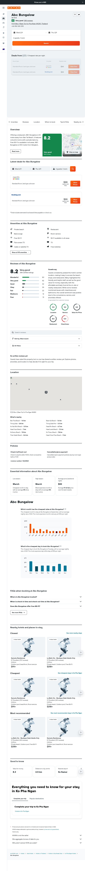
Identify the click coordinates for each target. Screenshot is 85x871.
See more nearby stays (74, 633)
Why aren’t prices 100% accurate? (24, 843)
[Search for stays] (3, 18)
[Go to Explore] (3, 33)
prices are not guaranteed (51, 829)
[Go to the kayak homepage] (13, 8)
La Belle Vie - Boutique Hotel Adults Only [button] (61, 658)
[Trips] (3, 43)
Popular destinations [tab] (37, 799)
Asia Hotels (30, 853)
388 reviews (28, 20)
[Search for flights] (3, 14)
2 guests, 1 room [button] (19, 38)
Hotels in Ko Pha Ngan (22, 811)
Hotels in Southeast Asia (55, 853)
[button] (82, 2)
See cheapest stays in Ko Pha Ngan (70, 673)
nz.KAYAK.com (14, 853)
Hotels (22, 853)
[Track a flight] (3, 37)
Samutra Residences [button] (18, 658)
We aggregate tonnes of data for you (25, 839)
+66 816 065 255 (18, 26)
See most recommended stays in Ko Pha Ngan (66, 713)
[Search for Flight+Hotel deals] (3, 27)
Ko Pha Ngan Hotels (70, 853)
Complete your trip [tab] (20, 799)
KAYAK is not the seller (20, 835)
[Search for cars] (3, 23)
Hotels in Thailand (41, 853)
